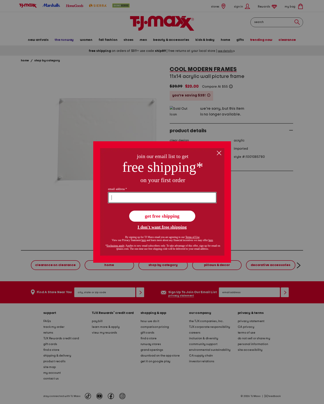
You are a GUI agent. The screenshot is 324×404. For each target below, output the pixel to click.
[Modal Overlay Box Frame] (162, 202)
